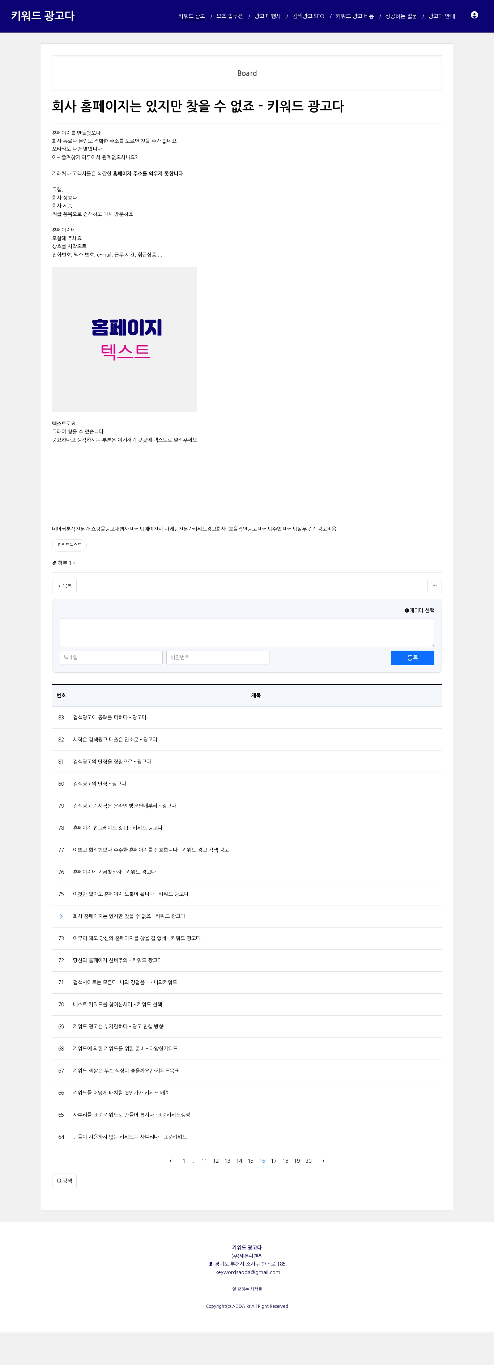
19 (297, 1160)
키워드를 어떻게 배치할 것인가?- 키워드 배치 (121, 1092)
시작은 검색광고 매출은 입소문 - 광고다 (115, 739)
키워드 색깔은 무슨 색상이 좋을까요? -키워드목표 (126, 1070)
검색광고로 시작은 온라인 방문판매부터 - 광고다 (124, 805)
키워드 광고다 (42, 16)
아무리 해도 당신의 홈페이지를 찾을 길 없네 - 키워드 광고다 (137, 938)
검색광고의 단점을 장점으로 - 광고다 (112, 761)
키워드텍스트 (69, 545)
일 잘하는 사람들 (247, 1289)
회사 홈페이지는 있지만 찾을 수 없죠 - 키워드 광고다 (129, 916)
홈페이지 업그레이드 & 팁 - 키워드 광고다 (117, 828)
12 (216, 1160)
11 (204, 1160)
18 (285, 1160)
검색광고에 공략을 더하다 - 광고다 (109, 717)
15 (251, 1160)
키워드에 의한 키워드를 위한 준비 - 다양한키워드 (125, 1048)
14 (239, 1160)
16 (262, 1160)
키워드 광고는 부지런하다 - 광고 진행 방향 (118, 1026)
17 (274, 1160)
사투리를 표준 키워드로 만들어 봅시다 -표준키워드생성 (131, 1114)
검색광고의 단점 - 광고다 (99, 783)
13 (227, 1160)
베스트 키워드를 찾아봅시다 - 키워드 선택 (117, 1004)
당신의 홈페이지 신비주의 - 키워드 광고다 (117, 960)
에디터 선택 (421, 610)
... (193, 1160)
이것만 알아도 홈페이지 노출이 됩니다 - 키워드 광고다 (130, 894)
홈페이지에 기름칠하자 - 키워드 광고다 (114, 872)
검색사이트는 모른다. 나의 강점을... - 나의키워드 (125, 982)
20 (308, 1160)
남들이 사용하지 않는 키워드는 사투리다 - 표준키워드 (130, 1137)
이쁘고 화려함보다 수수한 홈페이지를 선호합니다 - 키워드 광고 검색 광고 (151, 850)
